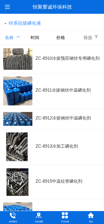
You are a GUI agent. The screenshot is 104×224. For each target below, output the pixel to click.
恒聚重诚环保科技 (52, 7)
